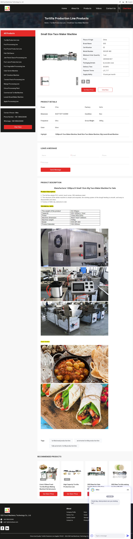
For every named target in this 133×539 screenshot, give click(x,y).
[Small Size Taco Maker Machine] (59, 56)
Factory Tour (70, 515)
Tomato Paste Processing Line (14, 79)
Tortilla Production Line (58, 23)
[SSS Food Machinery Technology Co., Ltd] (7, 8)
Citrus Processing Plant (12, 88)
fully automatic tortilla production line (64, 446)
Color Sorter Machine (11, 71)
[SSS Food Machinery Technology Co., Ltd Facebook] (120, 2)
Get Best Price (89, 90)
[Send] (127, 535)
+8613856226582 (17, 121)
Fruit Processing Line (11, 44)
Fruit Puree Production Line (13, 49)
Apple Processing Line (11, 101)
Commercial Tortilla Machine (13, 93)
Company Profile (71, 512)
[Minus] (128, 490)
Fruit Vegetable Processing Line (14, 66)
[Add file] (91, 535)
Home (47, 23)
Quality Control (70, 517)
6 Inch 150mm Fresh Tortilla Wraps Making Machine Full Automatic (48, 487)
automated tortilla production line (88, 441)
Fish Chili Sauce (9, 53)
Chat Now (18, 127)
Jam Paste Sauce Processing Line (15, 57)
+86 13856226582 (21, 117)
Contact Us (69, 520)
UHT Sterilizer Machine (11, 75)
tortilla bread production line (61, 441)
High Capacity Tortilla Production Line (71, 486)
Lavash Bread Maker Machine (13, 97)
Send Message (55, 170)
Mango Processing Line (11, 84)
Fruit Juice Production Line (13, 62)
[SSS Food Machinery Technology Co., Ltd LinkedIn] (123, 2)
